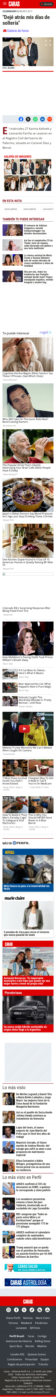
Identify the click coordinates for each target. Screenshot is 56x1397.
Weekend (26, 1323)
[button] (28, 54)
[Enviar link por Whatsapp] (35, 119)
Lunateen (21, 1328)
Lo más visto (14, 1087)
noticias (28, 852)
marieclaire (28, 898)
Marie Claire (43, 1318)
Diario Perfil (13, 1318)
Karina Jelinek (11, 209)
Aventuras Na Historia (19, 1341)
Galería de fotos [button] (18, 31)
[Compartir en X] (28, 119)
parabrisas (28, 993)
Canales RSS (17, 1354)
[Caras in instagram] (8, 1310)
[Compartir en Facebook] (21, 119)
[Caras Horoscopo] (28, 1285)
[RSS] (39, 1310)
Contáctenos (14, 1359)
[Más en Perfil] (21, 843)
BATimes (35, 1328)
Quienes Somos (37, 1354)
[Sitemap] (47, 1310)
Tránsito (43, 1364)
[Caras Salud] (28, 1271)
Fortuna (13, 1323)
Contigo (42, 1336)
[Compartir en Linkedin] (42, 119)
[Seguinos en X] (24, 1310)
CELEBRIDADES (9, 11)
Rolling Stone (42, 1341)
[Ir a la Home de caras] (14, 5)
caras (28, 944)
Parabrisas (41, 1323)
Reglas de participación (21, 1364)
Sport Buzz (15, 1346)
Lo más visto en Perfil (21, 1177)
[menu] (4, 4)
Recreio (29, 1346)
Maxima (42, 1346)
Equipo (45, 1359)
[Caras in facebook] (16, 1310)
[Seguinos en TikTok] (32, 1310)
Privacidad (31, 1359)
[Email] (49, 119)
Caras (31, 1336)
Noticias (28, 1318)
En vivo (48, 4)
